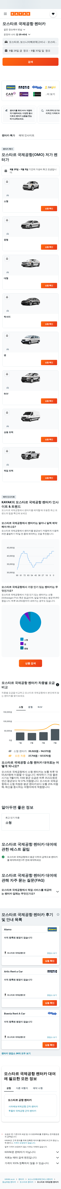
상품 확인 (49, 208)
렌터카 (21, 1179)
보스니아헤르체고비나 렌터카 (40, 1179)
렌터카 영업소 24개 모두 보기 (16, 1053)
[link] (30, 663)
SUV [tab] (40, 707)
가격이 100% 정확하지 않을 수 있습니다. (27, 1163)
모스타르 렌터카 (26, 1182)
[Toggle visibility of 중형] (24, 648)
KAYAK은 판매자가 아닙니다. (20, 1151)
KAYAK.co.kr (10, 1179)
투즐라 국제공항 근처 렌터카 (22, 1110)
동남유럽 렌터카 (9, 1182)
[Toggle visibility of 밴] (23, 644)
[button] (5, 13)
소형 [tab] (21, 707)
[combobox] (15, 29)
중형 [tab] (30, 707)
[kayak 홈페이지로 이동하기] (20, 14)
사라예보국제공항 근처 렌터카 (23, 1106)
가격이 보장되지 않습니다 (24, 1143)
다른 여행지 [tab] (22, 1088)
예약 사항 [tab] (38, 1088)
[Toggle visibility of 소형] (24, 639)
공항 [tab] (9, 1088)
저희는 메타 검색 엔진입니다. (21, 1157)
